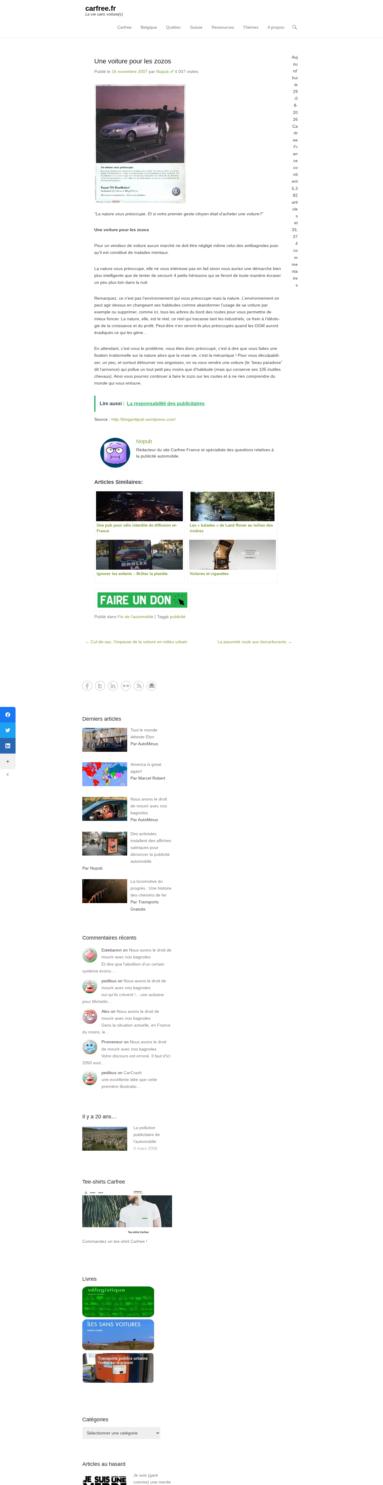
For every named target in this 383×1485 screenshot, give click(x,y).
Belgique (149, 27)
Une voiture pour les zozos (132, 61)
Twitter (100, 686)
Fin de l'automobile (135, 616)
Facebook (87, 686)
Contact (151, 686)
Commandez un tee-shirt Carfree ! (114, 1241)
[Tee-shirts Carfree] (127, 1234)
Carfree (124, 27)
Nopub (162, 71)
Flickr (126, 686)
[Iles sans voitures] (118, 1348)
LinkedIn (113, 686)
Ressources (223, 27)
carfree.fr (100, 8)
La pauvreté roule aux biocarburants (255, 641)
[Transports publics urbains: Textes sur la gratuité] (118, 1381)
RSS (139, 686)
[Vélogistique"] (118, 1315)
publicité (178, 616)
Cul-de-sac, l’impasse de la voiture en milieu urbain (136, 641)
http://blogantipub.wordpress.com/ (143, 419)
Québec (173, 27)
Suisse (196, 27)
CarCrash (133, 1072)
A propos (276, 27)
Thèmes (251, 27)
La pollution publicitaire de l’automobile (146, 1134)
